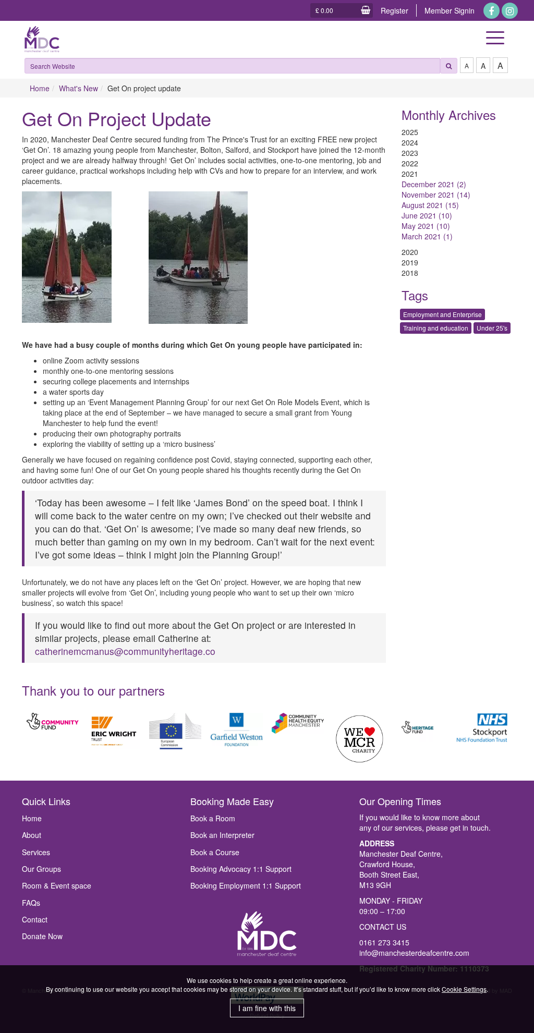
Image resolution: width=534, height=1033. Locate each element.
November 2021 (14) (436, 194)
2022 (410, 163)
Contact (34, 919)
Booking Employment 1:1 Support (245, 885)
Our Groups (41, 869)
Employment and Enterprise (442, 314)
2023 (410, 153)
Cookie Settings (464, 989)
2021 (410, 173)
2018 (410, 273)
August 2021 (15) (430, 205)
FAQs (31, 902)
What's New (78, 88)
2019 (410, 262)
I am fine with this (267, 1008)
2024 (410, 142)
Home (40, 88)
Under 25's (492, 327)
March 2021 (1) (427, 236)
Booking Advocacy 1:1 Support (241, 869)
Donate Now (42, 936)
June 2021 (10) (427, 215)
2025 (410, 132)
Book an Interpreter (222, 835)
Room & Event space (56, 885)
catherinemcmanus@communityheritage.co (125, 651)
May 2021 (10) (426, 226)
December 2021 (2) (434, 184)
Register (394, 10)
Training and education (435, 327)
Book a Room (212, 818)
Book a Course (214, 852)
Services (36, 852)
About (31, 835)
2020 (410, 252)
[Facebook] (491, 11)
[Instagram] (510, 11)
